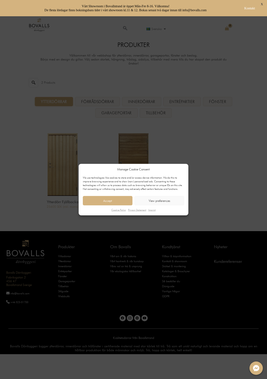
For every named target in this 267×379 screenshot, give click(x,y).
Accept (107, 201)
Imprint (152, 210)
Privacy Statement (137, 210)
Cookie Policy (118, 210)
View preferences (159, 201)
